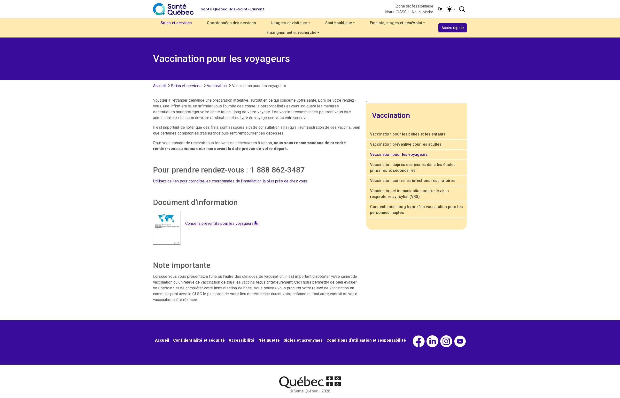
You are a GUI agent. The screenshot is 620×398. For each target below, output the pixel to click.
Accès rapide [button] (453, 27)
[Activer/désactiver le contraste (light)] (451, 9)
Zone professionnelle (414, 6)
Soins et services (186, 85)
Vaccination (217, 85)
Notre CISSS (396, 12)
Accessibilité (241, 340)
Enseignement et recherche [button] (291, 32)
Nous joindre (423, 12)
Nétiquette (269, 340)
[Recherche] (462, 9)
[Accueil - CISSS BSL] (310, 382)
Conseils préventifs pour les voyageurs (219, 223)
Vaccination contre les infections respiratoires (412, 180)
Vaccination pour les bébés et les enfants (408, 134)
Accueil (159, 85)
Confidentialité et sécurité (199, 340)
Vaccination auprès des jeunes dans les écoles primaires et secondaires (413, 167)
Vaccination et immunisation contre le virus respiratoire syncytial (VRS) (409, 193)
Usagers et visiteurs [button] (289, 23)
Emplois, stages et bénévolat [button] (396, 23)
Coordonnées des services (231, 23)
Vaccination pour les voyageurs (399, 154)
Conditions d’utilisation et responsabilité (366, 340)
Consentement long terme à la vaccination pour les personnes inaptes (416, 209)
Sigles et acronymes (303, 340)
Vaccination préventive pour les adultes (406, 144)
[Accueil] (173, 9)
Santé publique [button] (338, 23)
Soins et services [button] (176, 23)
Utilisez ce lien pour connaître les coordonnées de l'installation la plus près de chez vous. (230, 181)
